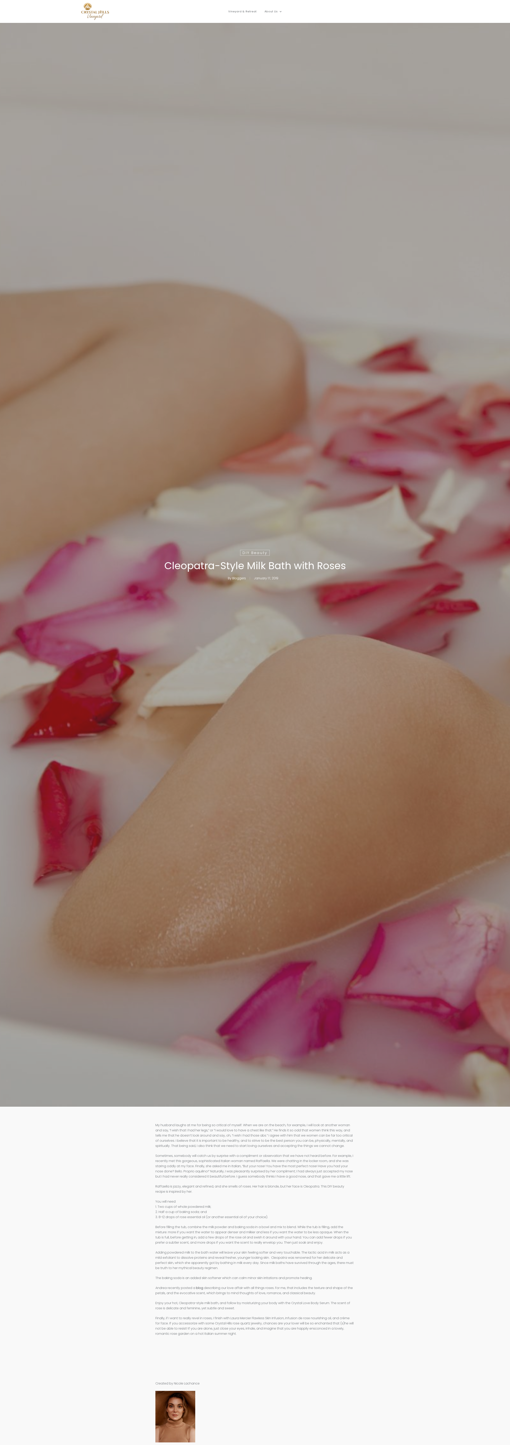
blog (199, 1288)
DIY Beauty (254, 552)
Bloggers (239, 578)
